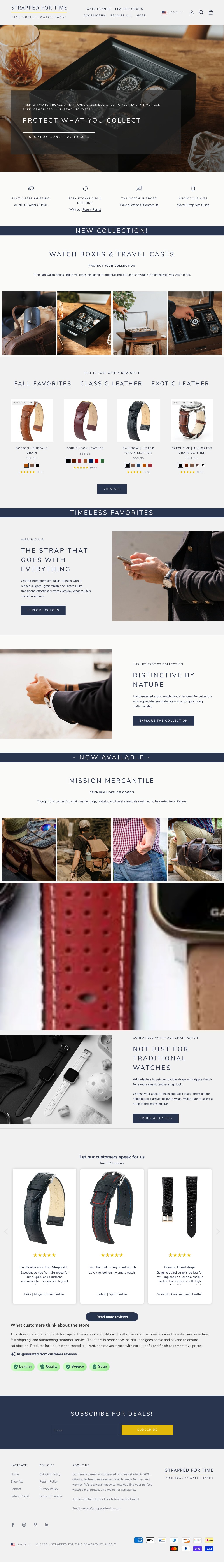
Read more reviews (112, 1316)
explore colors (43, 610)
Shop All (16, 1481)
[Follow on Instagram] (24, 1525)
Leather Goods (129, 9)
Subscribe (147, 1430)
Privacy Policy (48, 1489)
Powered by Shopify (100, 1544)
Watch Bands (98, 9)
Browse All (121, 15)
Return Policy (48, 1481)
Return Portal (91, 209)
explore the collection (163, 721)
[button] (7, 1231)
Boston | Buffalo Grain (32, 450)
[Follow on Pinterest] (35, 1525)
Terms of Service (50, 1496)
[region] (112, 98)
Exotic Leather (181, 383)
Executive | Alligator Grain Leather (192, 450)
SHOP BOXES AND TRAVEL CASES (59, 137)
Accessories (95, 15)
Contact (15, 1489)
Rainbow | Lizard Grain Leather (139, 450)
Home (14, 1474)
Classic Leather (111, 383)
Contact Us (150, 205)
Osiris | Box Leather (85, 448)
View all (112, 489)
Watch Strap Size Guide (193, 205)
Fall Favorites (43, 383)
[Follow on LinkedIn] (47, 1525)
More (141, 15)
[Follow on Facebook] (12, 1525)
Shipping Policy (49, 1474)
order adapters (155, 1118)
